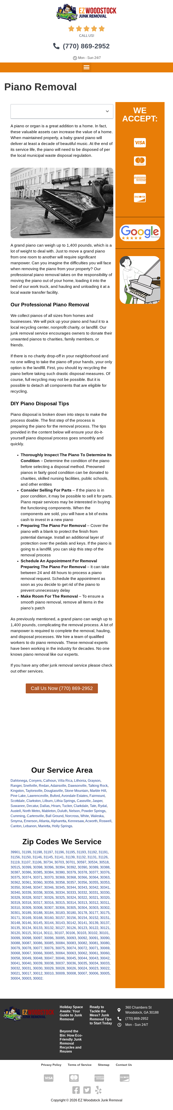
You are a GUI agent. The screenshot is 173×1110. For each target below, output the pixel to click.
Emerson (30, 821)
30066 (37, 953)
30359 (49, 882)
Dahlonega (19, 780)
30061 (93, 953)
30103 (81, 933)
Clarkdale (81, 806)
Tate (93, 806)
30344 (71, 887)
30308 (37, 907)
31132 (81, 857)
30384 (49, 872)
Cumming (18, 816)
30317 (37, 902)
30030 (37, 968)
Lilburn (47, 801)
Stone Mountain (76, 790)
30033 (104, 963)
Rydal (102, 806)
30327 (37, 897)
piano (19, 126)
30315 (60, 902)
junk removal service (68, 665)
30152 (93, 918)
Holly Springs (62, 826)
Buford (55, 796)
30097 (37, 938)
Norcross (72, 816)
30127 (60, 928)
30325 (60, 897)
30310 (15, 907)
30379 (71, 872)
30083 (71, 943)
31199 (26, 852)
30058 (15, 958)
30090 (104, 938)
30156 (71, 918)
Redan (44, 785)
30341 (104, 887)
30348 (26, 887)
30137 (104, 923)
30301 (15, 913)
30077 (37, 948)
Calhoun (49, 780)
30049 (26, 958)
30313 (82, 902)
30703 (59, 862)
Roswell (105, 821)
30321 (93, 897)
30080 (104, 943)
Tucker (67, 806)
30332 (82, 892)
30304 (82, 907)
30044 (82, 958)
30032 (15, 968)
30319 (15, 902)
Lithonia (80, 780)
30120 (15, 933)
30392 (71, 867)
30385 (37, 872)
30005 (104, 973)
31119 (15, 862)
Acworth (91, 821)
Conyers (35, 780)
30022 (104, 968)
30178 (82, 913)
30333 (71, 892)
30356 (82, 882)
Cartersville (35, 816)
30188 (37, 913)
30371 (37, 877)
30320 (104, 897)
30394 (60, 867)
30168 (37, 918)
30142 (71, 923)
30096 (49, 938)
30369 (60, 877)
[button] (86, 67)
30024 (82, 968)
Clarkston (33, 801)
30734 (48, 862)
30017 (26, 973)
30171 (15, 918)
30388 (104, 867)
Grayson (94, 780)
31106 (37, 862)
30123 (82, 928)
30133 (37, 928)
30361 (26, 882)
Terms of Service (80, 1064)
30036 (71, 963)
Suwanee (18, 806)
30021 (15, 973)
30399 (26, 867)
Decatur (32, 806)
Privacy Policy (51, 1064)
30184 (49, 913)
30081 (93, 943)
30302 (104, 907)
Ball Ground (55, 816)
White (84, 816)
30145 (37, 923)
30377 (93, 872)
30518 (104, 862)
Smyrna (16, 821)
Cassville (84, 801)
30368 (71, 877)
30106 (70, 933)
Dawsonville (77, 785)
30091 (93, 938)
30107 (59, 933)
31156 (15, 857)
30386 (26, 872)
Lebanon (29, 826)
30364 (93, 877)
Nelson (74, 811)
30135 (15, 928)
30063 (71, 953)
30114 (37, 933)
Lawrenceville (37, 796)
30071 (93, 948)
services (35, 671)
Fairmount (97, 796)
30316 (49, 902)
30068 (15, 953)
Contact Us (124, 1064)
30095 (60, 938)
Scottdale (18, 801)
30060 (104, 953)
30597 (81, 862)
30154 (82, 918)
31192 (92, 852)
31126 (103, 857)
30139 (93, 923)
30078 (26, 948)
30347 (37, 887)
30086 (37, 943)
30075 (60, 948)
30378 (82, 872)
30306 (60, 907)
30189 (26, 913)
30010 (49, 973)
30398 (37, 867)
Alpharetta (58, 821)
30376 (104, 872)
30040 (26, 963)
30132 (49, 928)
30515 (15, 867)
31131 (92, 857)
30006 (93, 973)
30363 (104, 877)
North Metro (31, 811)
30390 (82, 867)
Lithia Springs (64, 801)
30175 (104, 913)
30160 (49, 918)
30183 (60, 913)
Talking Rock (98, 785)
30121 (104, 928)
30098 (26, 938)
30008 (71, 973)
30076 (49, 948)
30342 (93, 887)
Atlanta (44, 821)
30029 (49, 968)
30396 (49, 867)
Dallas (45, 806)
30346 (49, 887)
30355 (93, 882)
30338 (37, 892)
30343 (82, 887)
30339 (26, 892)
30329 (15, 897)
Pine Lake (18, 796)
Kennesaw (76, 821)
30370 (49, 877)
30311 (104, 902)
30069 (104, 948)
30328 (26, 897)
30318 (26, 902)
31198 (37, 852)
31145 (48, 857)
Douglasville (53, 790)
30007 (82, 973)
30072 (82, 948)
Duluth (62, 811)
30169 (26, 918)
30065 (49, 953)
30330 (104, 892)
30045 (71, 958)
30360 (37, 882)
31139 (70, 857)
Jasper (97, 801)
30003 (26, 978)
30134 (26, 928)
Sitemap (103, 1064)
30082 (82, 943)
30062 (82, 953)
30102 (92, 933)
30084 (60, 943)
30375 (15, 877)
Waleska (97, 816)
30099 (15, 938)
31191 (103, 852)
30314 (71, 902)
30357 (71, 882)
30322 (82, 897)
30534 (92, 862)
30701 (70, 862)
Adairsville (58, 785)
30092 (82, 938)
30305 (71, 907)
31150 (26, 857)
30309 (26, 907)
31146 (37, 857)
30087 (26, 943)
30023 (93, 968)
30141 (82, 923)
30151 (104, 918)
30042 (104, 958)
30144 (49, 923)
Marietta (44, 826)
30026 (71, 968)
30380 (60, 872)
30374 (26, 877)
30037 (60, 963)
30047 (49, 958)
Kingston (17, 790)
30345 (60, 887)
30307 (49, 907)
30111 (48, 933)
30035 (82, 963)
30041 (15, 963)
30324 (71, 897)
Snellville (30, 785)
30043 (93, 958)
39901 (15, 852)
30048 (37, 958)
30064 (60, 953)
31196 (59, 852)
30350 (15, 887)
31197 (48, 852)
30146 (26, 923)
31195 (70, 852)
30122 (93, 928)
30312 (93, 902)
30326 (49, 897)
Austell (16, 811)
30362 (15, 882)
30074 (71, 948)
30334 (60, 892)
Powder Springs (93, 811)
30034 (93, 963)
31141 (59, 857)
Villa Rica (65, 780)
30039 (37, 963)
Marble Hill (98, 790)
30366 (82, 877)
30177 (93, 913)
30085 (49, 943)
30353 (104, 882)
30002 (37, 978)
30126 (71, 928)
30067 (26, 953)
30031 (26, 968)
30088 (15, 943)
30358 (60, 882)
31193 (81, 852)
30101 (104, 933)
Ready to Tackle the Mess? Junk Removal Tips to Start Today (101, 1015)
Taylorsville (34, 790)
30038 (49, 963)
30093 (71, 938)
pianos (36, 315)
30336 (49, 892)
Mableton (49, 811)
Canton (16, 826)
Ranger (16, 785)
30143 (60, 923)
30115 (26, 933)
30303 (93, 907)
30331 (93, 892)
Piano (16, 414)
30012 (37, 973)
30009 (60, 973)
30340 (15, 892)
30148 (15, 923)
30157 (60, 918)
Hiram (55, 806)
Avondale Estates (74, 796)
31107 (26, 862)
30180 (71, 913)
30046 (60, 958)
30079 (15, 948)
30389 (93, 867)
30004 (15, 978)
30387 (15, 872)
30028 (60, 968)
